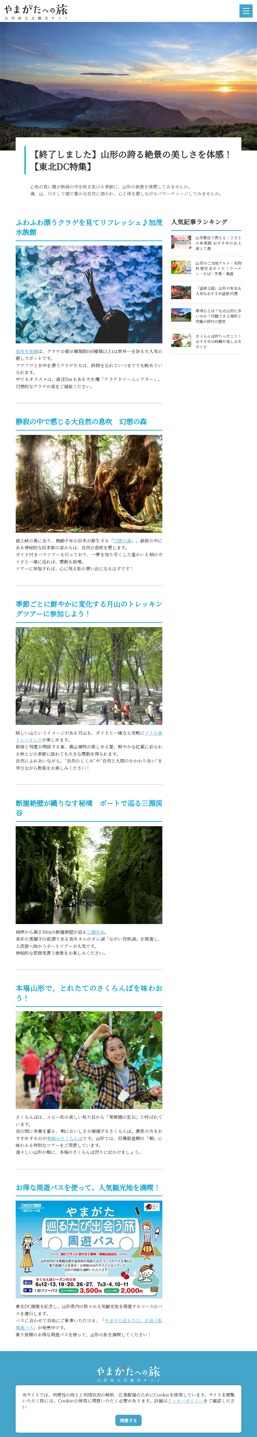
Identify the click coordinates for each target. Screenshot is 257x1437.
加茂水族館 (27, 351)
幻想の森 (122, 540)
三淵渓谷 (95, 932)
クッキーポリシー (185, 1400)
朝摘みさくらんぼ (65, 1138)
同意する (128, 1420)
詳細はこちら (184, 237)
